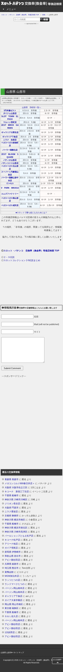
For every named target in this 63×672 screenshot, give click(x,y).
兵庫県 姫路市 (11, 564)
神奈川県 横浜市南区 (15, 520)
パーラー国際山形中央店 (9, 179)
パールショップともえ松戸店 (19, 536)
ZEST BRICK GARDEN (10, 126)
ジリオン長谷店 (12, 503)
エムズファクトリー (9, 194)
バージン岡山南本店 (14, 588)
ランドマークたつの (14, 584)
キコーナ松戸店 (12, 540)
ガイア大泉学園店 (13, 600)
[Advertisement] (31, 56)
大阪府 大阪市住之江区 (16, 487)
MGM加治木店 (12, 576)
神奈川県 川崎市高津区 (16, 532)
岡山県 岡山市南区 (14, 604)
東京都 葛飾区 (11, 608)
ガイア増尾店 (11, 548)
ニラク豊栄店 (11, 511)
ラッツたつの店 (12, 580)
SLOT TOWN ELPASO (9, 117)
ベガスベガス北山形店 (9, 167)
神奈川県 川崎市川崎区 (16, 499)
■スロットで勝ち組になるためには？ (31, 212)
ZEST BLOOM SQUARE (9, 155)
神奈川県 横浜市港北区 (16, 528)
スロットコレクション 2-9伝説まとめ (22, 260)
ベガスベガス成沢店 (9, 205)
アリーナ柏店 (11, 544)
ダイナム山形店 (10, 113)
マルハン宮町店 (10, 122)
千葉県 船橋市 (11, 495)
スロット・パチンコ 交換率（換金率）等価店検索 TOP (31, 250)
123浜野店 (10, 632)
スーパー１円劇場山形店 (9, 173)
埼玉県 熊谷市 (11, 568)
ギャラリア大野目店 (9, 132)
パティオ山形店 (10, 160)
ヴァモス (10, 183)
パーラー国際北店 (10, 150)
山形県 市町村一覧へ (31, 107)
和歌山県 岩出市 (13, 556)
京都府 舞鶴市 (11, 515)
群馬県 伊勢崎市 (13, 552)
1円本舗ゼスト (10, 110)
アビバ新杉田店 (12, 560)
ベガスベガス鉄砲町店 (9, 144)
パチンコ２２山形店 (9, 163)
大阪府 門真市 (11, 508)
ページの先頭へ (57, 659)
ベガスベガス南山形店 (9, 199)
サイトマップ (18, 653)
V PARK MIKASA (10, 188)
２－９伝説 (9, 257)
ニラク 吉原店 (10, 140)
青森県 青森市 (11, 479)
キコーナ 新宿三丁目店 (17, 491)
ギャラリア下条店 (10, 137)
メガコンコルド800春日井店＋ (20, 483)
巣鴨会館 (9, 572)
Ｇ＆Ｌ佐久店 (11, 616)
